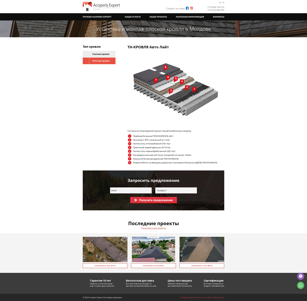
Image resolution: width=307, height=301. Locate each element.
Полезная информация (190, 16)
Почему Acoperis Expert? (97, 16)
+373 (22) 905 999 (215, 10)
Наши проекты (158, 16)
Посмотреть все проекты (153, 228)
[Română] (220, 2)
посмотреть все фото (105, 265)
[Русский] (223, 2)
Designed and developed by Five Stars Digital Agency (202, 297)
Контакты (218, 16)
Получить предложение (156, 200)
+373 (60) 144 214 (215, 7)
